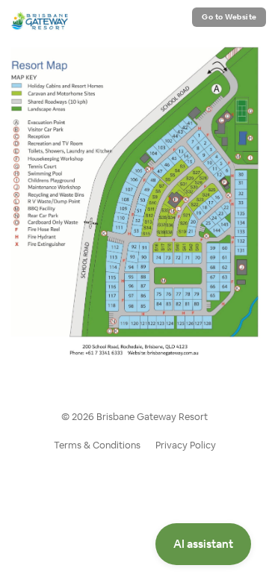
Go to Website (229, 17)
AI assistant (203, 544)
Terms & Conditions (97, 445)
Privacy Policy (185, 445)
